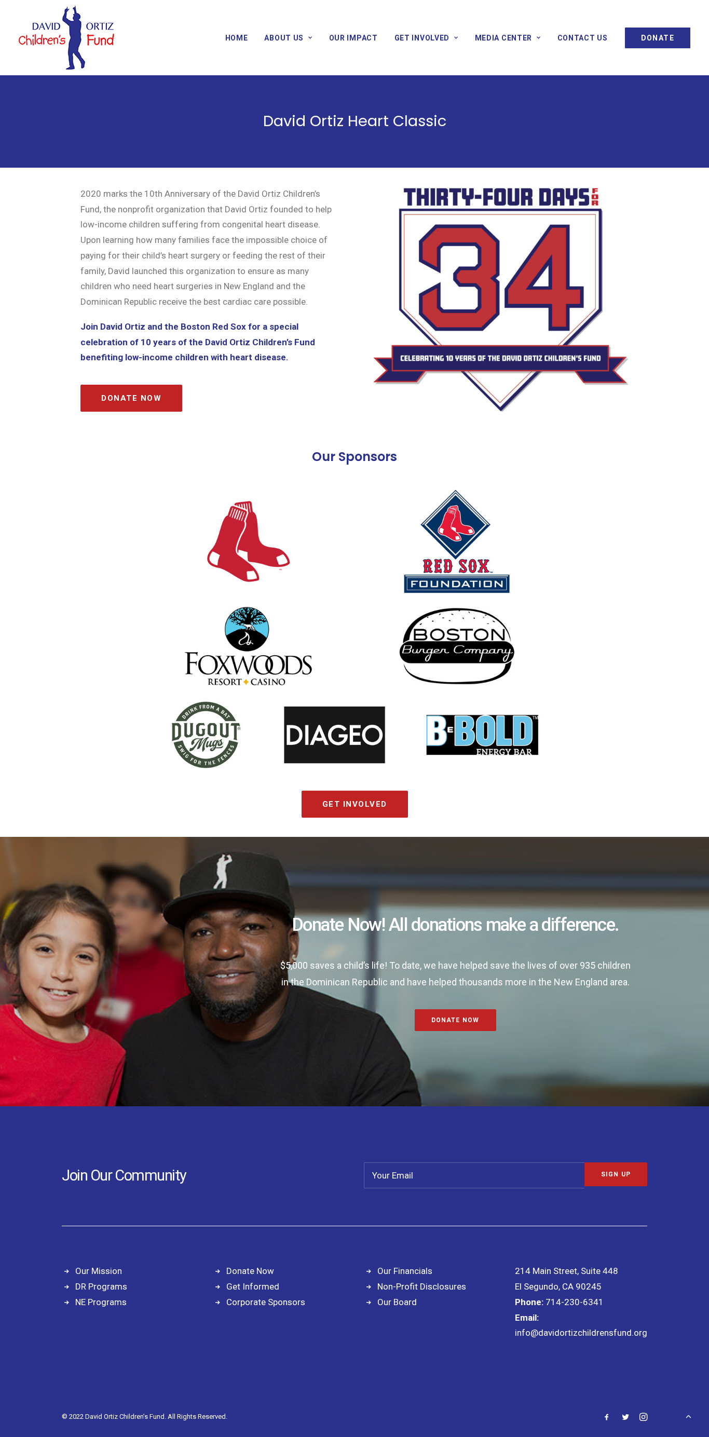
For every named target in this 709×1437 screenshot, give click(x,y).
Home (236, 38)
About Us (284, 38)
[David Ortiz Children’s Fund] (66, 37)
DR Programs (101, 1286)
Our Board (397, 1302)
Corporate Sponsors (265, 1302)
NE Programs (101, 1302)
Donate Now (131, 398)
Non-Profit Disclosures (421, 1286)
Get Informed (252, 1286)
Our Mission (98, 1271)
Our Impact (353, 38)
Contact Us (582, 38)
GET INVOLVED (421, 38)
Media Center (503, 38)
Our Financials (404, 1271)
